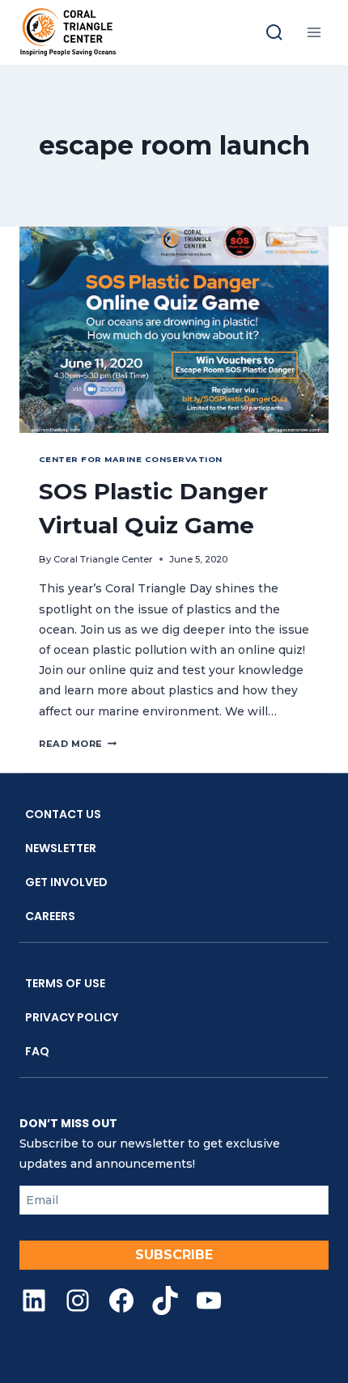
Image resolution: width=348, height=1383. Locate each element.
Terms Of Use (65, 983)
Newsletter (60, 848)
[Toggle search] (274, 32)
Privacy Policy (71, 1017)
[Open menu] (314, 32)
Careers (50, 916)
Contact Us (63, 814)
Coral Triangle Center (103, 559)
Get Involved (66, 882)
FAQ (37, 1051)
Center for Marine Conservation (131, 459)
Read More (78, 743)
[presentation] (174, 330)
